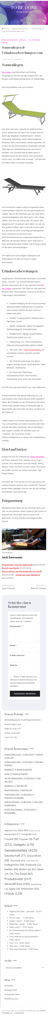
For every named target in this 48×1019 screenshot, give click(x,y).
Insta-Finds (32, 861)
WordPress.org (10, 999)
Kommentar (16, 626)
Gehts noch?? (15, 927)
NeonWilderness (11, 790)
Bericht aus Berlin (10, 568)
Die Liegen (6, 72)
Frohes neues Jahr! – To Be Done (18, 762)
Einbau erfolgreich (24, 769)
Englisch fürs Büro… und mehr (21, 911)
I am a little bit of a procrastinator (23, 936)
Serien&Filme (17, 884)
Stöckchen (30, 888)
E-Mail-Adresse (17, 655)
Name (13, 645)
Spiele (14, 888)
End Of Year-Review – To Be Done (19, 809)
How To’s (13, 943)
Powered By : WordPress (13, 1013)
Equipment (12, 834)
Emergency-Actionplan (14, 797)
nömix (6, 774)
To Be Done (24, 8)
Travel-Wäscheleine (32, 349)
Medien (11, 869)
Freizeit (11, 839)
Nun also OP (22, 786)
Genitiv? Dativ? (15, 921)
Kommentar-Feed (12, 994)
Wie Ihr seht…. (15, 918)
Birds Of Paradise (38, 588)
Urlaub (4, 42)
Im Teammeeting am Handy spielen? (25, 930)
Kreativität (33, 864)
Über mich (13, 946)
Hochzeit (17, 860)
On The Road (34, 40)
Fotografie (28, 834)
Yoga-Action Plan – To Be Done (18, 794)
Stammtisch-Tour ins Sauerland (17, 564)
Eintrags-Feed (10, 990)
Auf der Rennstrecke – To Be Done (19, 778)
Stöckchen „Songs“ (17, 924)
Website (13, 665)
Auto (23, 830)
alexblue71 (18, 59)
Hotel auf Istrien (37, 456)
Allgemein (10, 830)
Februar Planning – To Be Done (17, 802)
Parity (43, 1011)
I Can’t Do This (10, 737)
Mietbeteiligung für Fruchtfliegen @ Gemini (22, 720)
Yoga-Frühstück (8, 588)
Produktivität (17, 879)
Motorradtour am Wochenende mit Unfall (22, 571)
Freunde (25, 839)
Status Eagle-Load (12, 724)
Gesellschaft (15, 855)
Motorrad (27, 869)
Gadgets (23, 844)
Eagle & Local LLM (12, 728)
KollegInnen (14, 864)
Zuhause (22, 40)
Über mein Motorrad (17, 949)
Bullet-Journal (34, 831)
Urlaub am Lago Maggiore (28, 575)
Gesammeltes (20, 850)
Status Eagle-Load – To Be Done (18, 754)
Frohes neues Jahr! (12, 733)
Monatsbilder (10, 812)
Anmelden (8, 985)
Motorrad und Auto (9, 40)
